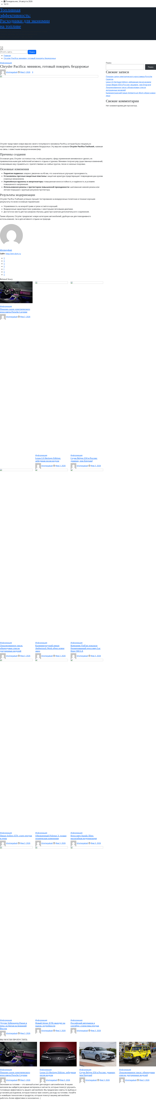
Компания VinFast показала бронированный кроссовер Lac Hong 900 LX (85, 648)
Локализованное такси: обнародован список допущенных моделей (11, 648)
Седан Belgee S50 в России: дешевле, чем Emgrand (128, 84)
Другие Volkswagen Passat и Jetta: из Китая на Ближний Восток (13, 1026)
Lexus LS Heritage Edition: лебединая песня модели (128, 82)
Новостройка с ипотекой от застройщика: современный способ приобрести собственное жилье (51, 43)
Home (3, 43)
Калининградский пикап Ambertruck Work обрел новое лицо (49, 648)
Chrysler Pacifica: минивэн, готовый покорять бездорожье (30, 58)
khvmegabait (11, 72)
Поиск (32, 52)
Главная (7, 55)
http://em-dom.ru (13, 253)
